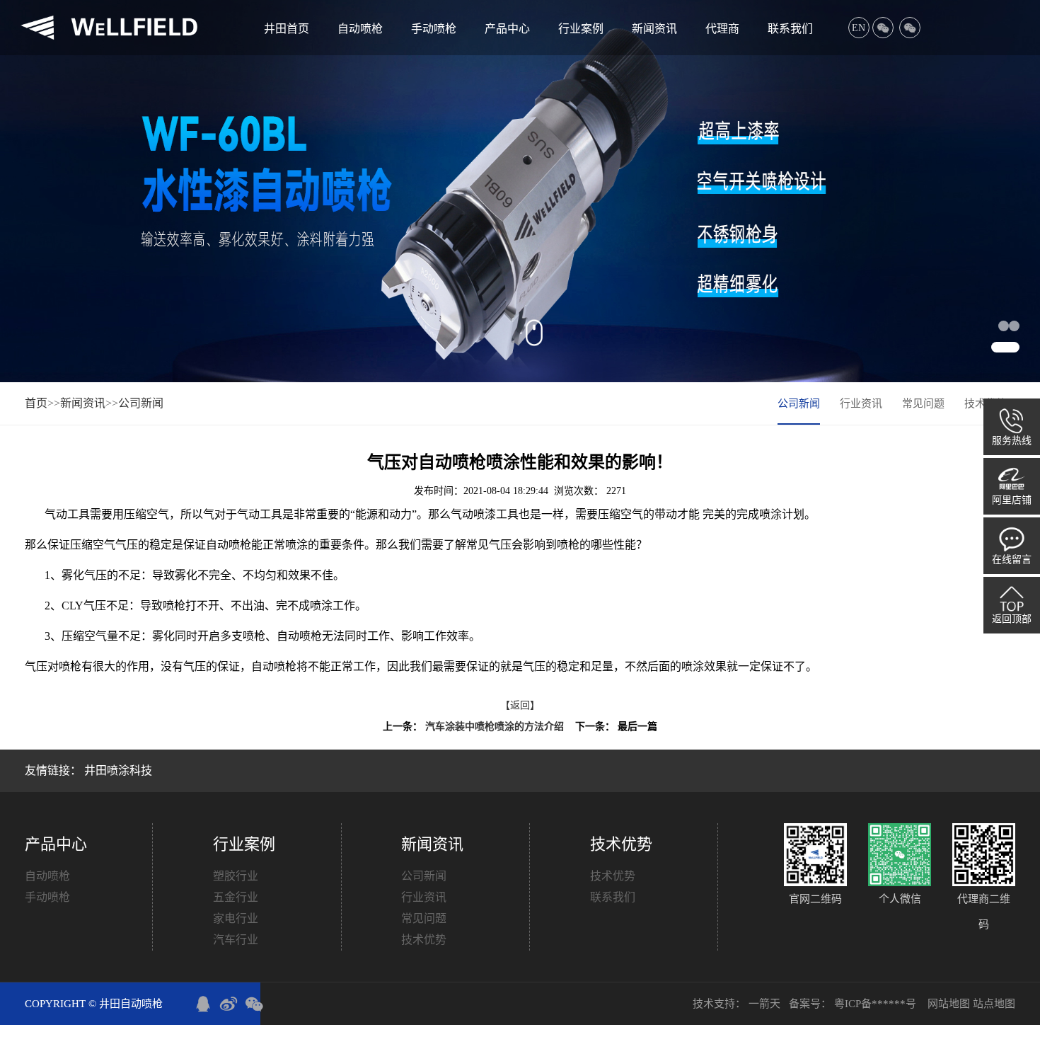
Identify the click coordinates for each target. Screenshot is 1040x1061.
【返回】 (520, 705)
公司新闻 (140, 403)
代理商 (722, 29)
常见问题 (923, 403)
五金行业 (235, 897)
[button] (1014, 326)
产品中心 (507, 29)
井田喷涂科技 (118, 770)
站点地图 (994, 1003)
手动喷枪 (433, 29)
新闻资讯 (654, 29)
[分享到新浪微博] (228, 1003)
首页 (36, 403)
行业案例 (580, 29)
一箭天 (766, 1003)
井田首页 (286, 29)
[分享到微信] (254, 1003)
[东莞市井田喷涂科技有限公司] (109, 28)
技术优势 (423, 940)
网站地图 (950, 1003)
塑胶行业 (235, 876)
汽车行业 (235, 940)
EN (858, 28)
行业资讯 (861, 403)
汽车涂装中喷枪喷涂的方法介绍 (494, 726)
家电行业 (235, 918)
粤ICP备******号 (876, 1003)
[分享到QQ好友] (203, 1003)
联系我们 (790, 29)
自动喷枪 (360, 29)
